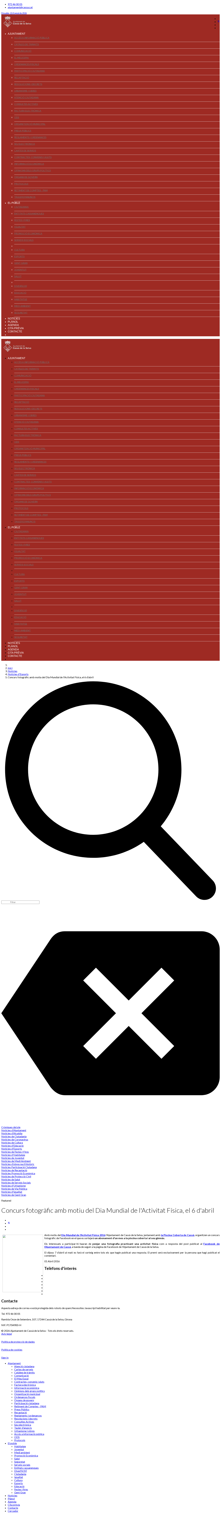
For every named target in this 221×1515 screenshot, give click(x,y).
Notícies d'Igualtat (11, 1191)
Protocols (21, 183)
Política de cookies (11, 1349)
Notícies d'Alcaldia (11, 1133)
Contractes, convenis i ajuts (33, 157)
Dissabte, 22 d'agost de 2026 (14, 13)
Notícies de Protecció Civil (16, 1176)
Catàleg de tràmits (26, 44)
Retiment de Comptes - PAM (31, 190)
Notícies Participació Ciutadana (19, 1167)
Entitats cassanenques (29, 213)
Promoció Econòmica (28, 233)
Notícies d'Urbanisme (13, 1185)
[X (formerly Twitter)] (9, 1223)
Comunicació (22, 51)
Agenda (13, 325)
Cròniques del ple (10, 1127)
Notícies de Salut (10, 1179)
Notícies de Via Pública (14, 1188)
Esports (19, 256)
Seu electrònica (24, 143)
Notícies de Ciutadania (14, 1136)
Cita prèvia (16, 328)
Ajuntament (16, 33)
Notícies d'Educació (12, 1145)
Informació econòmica (29, 163)
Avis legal (6, 1333)
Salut (18, 276)
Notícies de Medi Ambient (16, 1161)
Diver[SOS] (20, 286)
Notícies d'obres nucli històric (17, 1164)
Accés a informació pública (31, 37)
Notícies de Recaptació (14, 1170)
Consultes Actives (26, 104)
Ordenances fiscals (26, 64)
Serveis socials (23, 240)
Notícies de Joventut (12, 1157)
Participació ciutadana (29, 70)
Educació (20, 292)
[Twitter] (218, 21)
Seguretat (21, 312)
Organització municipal (29, 124)
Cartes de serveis (25, 150)
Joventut (20, 269)
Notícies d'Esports (11, 1148)
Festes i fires (22, 220)
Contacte (15, 331)
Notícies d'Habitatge (13, 1154)
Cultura (19, 249)
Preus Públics (22, 130)
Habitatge (20, 299)
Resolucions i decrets (28, 84)
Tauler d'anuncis (24, 197)
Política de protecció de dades (18, 1341)
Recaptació (21, 77)
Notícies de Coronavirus (14, 1139)
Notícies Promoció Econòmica (18, 1173)
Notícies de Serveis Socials (16, 1182)
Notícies (14, 318)
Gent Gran (21, 263)
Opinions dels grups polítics (32, 170)
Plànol (13, 321)
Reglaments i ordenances (30, 137)
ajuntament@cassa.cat (20, 7)
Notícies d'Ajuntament (13, 1130)
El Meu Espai (21, 57)
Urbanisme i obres (25, 90)
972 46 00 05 (15, 4)
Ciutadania (21, 206)
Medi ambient (22, 306)
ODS (16, 117)
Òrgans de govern (26, 177)
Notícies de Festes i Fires (15, 1151)
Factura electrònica (27, 110)
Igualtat (20, 226)
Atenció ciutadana (26, 97)
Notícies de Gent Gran (13, 1194)
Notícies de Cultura (12, 1142)
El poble (14, 203)
